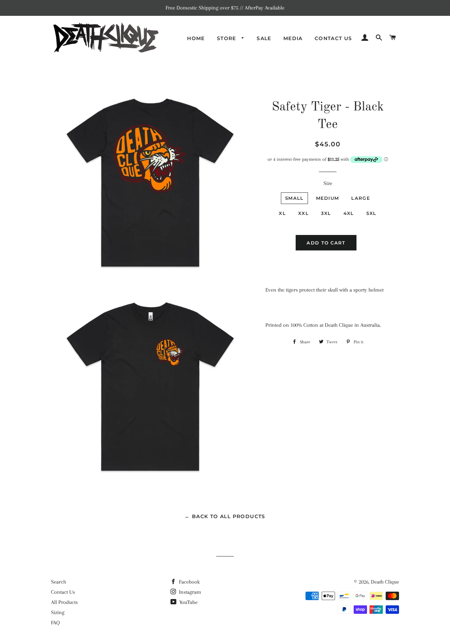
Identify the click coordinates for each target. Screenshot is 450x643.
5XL (371, 213)
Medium (327, 198)
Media (293, 38)
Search (58, 582)
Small (294, 198)
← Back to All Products (225, 516)
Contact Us (333, 38)
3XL (326, 213)
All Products (64, 602)
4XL (348, 213)
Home (196, 38)
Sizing (57, 612)
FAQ (55, 622)
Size (327, 183)
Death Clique (385, 582)
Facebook (189, 582)
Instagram (189, 592)
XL (282, 213)
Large (360, 198)
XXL (303, 213)
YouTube (188, 602)
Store (227, 38)
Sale (264, 38)
